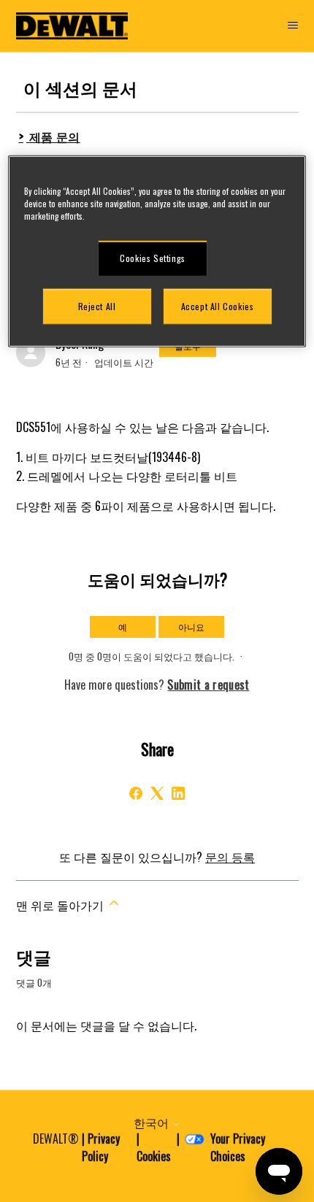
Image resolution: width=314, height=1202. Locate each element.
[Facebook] (135, 793)
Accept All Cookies (217, 306)
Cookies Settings (152, 258)
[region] (157, 251)
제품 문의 (54, 136)
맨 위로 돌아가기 (61, 905)
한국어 (153, 1122)
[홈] (72, 25)
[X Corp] (157, 793)
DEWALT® (56, 1138)
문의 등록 (230, 857)
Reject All (97, 306)
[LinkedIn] (178, 793)
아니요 (191, 626)
